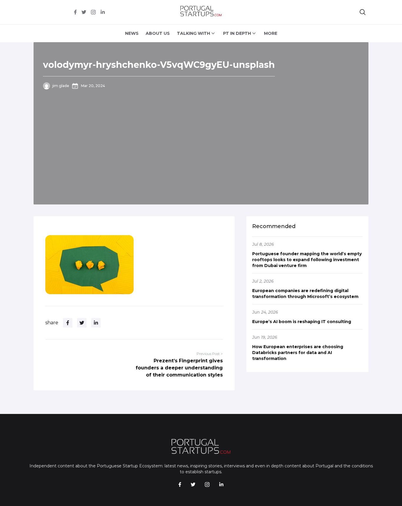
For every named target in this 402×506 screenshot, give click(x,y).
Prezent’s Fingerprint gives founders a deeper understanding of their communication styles (179, 368)
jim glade (60, 85)
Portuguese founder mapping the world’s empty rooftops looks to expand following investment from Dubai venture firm (307, 259)
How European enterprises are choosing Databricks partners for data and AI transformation (297, 352)
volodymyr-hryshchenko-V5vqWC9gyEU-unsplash (159, 64)
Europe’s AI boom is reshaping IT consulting (301, 321)
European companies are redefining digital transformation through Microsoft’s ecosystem (305, 293)
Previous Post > (210, 353)
